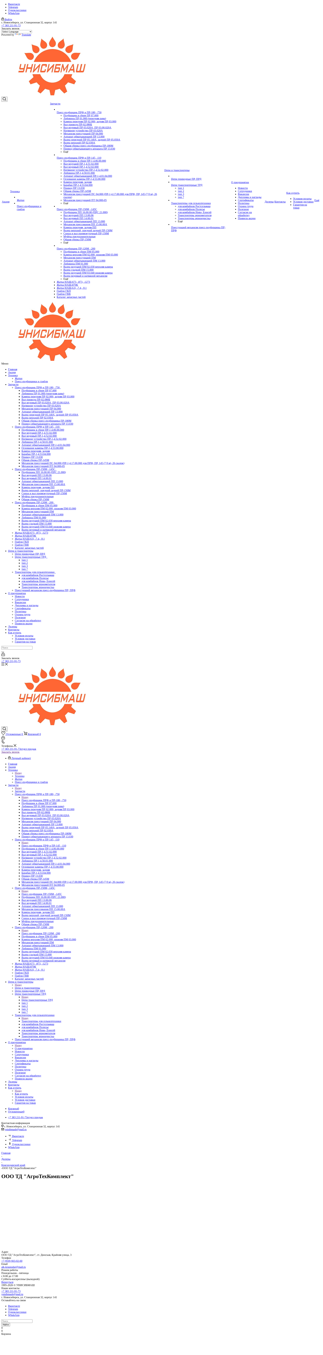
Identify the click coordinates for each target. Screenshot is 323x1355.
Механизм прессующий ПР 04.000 (41, 408)
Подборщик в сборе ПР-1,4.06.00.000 (43, 429)
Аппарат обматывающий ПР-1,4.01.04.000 (46, 445)
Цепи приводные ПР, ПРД (30, 553)
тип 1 (25, 560)
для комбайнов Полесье (35, 578)
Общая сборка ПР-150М (35, 499)
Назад (18, 773)
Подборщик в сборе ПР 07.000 (39, 390)
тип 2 (25, 563)
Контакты (13, 629)
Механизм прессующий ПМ (38, 511)
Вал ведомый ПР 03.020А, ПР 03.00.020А (45, 402)
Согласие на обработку (28, 620)
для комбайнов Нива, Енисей (38, 581)
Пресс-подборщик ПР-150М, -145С (36, 469)
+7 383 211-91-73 (11, 25)
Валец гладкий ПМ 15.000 (37, 523)
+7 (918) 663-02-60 (11, 1260)
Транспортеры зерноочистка (38, 587)
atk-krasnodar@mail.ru (13, 1267)
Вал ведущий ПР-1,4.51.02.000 (39, 432)
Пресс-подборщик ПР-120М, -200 (35, 502)
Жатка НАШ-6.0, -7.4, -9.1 (30, 538)
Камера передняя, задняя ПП (38, 487)
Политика (20, 611)
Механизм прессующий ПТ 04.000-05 (43, 466)
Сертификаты (23, 608)
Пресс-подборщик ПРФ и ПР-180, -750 (38, 387)
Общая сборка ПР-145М (35, 460)
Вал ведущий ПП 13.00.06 (37, 475)
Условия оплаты (24, 635)
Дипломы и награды (26, 605)
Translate (26, 34)
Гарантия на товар (25, 641)
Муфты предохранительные (38, 496)
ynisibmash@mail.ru (16, 1129)
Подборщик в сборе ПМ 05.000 (39, 505)
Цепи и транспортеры (20, 550)
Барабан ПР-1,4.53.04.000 (36, 454)
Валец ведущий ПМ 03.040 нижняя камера (46, 526)
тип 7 (25, 569)
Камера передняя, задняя (36, 451)
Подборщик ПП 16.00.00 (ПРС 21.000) (44, 472)
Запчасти (13, 384)
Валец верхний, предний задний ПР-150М (46, 490)
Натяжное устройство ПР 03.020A (41, 405)
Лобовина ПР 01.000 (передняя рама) (43, 393)
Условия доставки (25, 638)
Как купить (14, 632)
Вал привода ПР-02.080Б (36, 399)
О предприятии (17, 593)
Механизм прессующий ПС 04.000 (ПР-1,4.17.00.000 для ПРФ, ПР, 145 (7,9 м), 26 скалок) (73, 463)
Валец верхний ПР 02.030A (37, 417)
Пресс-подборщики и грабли (31, 381)
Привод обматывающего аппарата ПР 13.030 (47, 423)
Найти (6, 1324)
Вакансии (20, 602)
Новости (20, 596)
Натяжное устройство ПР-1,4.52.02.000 (44, 438)
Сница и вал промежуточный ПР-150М (44, 493)
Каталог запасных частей (29, 547)
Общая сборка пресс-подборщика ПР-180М (46, 420)
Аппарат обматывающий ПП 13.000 (42, 481)
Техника (13, 375)
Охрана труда (22, 614)
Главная (12, 369)
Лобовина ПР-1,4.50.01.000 (37, 442)
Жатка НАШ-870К (25, 535)
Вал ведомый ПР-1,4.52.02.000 (39, 435)
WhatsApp (14, 13)
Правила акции (23, 623)
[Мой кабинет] (3, 655)
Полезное (20, 617)
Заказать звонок (10, 752)
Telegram (13, 7)
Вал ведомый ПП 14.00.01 (37, 478)
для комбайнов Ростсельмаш (38, 575)
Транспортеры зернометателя (38, 584)
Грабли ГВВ (22, 544)
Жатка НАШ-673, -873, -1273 (31, 532)
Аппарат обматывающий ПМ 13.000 (42, 514)
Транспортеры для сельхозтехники (35, 572)
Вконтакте (14, 4)
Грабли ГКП (22, 541)
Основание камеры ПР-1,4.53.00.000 (42, 448)
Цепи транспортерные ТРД (31, 557)
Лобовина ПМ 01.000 (34, 517)
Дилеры (12, 626)
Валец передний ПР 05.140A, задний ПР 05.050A (50, 414)
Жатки (18, 378)
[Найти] (2, 651)
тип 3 (25, 566)
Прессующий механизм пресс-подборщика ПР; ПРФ (45, 590)
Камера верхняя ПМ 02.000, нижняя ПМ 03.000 (49, 508)
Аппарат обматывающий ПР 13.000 (42, 411)
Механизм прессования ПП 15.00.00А (43, 484)
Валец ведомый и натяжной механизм (43, 529)
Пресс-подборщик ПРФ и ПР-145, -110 (38, 426)
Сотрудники (22, 599)
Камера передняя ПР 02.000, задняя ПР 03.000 (48, 396)
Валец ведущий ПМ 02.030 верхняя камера (46, 520)
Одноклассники (17, 10)
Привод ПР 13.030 (32, 457)
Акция (12, 372)
